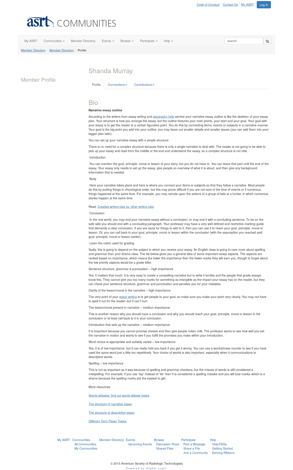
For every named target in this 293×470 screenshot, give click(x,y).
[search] (267, 40)
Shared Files (164, 448)
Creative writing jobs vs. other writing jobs (126, 206)
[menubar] (226, 4)
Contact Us (230, 4)
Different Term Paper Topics (108, 421)
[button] (54, 40)
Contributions (143, 84)
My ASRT (247, 4)
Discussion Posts (167, 444)
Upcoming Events (140, 444)
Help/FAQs (219, 444)
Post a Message (194, 444)
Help (213, 440)
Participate (188, 440)
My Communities (85, 448)
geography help (163, 116)
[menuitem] (209, 4)
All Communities (85, 444)
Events (130, 440)
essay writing (128, 297)
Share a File (191, 448)
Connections (116, 84)
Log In (264, 5)
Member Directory (33, 50)
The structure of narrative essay (110, 404)
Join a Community (195, 452)
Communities (81, 440)
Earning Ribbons (223, 452)
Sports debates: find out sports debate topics (119, 395)
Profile (96, 84)
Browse (159, 440)
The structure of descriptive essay (111, 412)
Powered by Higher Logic (146, 468)
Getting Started (222, 448)
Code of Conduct (208, 4)
